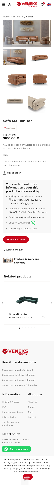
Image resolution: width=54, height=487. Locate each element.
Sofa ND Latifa (18, 314)
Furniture (18, 16)
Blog (30, 412)
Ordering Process (10, 402)
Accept (27, 477)
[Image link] (33, 222)
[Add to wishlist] (43, 317)
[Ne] (24, 482)
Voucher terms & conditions (10, 423)
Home (6, 16)
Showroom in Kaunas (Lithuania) (18, 380)
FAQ (4, 407)
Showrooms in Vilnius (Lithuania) (18, 375)
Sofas (29, 16)
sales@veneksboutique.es (30, 217)
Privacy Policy (9, 417)
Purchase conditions (12, 412)
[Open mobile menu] (4, 4)
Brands (31, 407)
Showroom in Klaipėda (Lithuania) (19, 385)
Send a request (16, 239)
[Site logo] (27, 4)
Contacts (32, 417)
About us (32, 402)
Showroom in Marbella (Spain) (17, 370)
